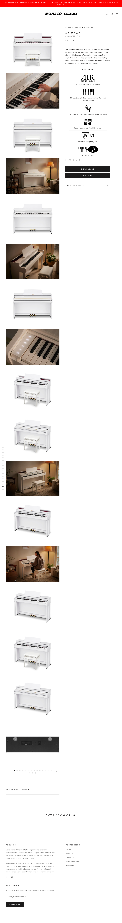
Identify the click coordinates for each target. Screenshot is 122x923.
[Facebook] (73, 160)
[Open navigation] (5, 14)
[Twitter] (76, 160)
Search (68, 850)
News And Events (72, 861)
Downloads (87, 169)
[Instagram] (12, 877)
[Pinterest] (80, 160)
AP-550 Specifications (18, 789)
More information (76, 185)
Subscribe (14, 904)
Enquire (87, 175)
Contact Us (70, 857)
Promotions (70, 865)
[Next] (56, 771)
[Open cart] (117, 14)
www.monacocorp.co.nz (45, 872)
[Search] (112, 14)
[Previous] (9, 771)
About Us (69, 854)
